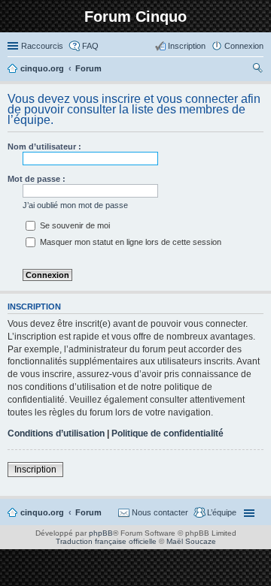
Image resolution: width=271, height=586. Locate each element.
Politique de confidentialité (167, 433)
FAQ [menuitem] (90, 45)
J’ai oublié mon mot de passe (75, 205)
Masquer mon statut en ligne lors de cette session (129, 241)
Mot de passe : (36, 178)
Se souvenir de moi (74, 225)
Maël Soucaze (191, 541)
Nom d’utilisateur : (44, 146)
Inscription (35, 469)
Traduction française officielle (106, 541)
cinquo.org (42, 512)
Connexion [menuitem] (243, 45)
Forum (88, 512)
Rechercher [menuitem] (257, 70)
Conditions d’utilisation (56, 433)
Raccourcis (42, 45)
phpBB (101, 533)
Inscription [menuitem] (187, 45)
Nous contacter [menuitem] (160, 512)
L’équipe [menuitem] (221, 512)
